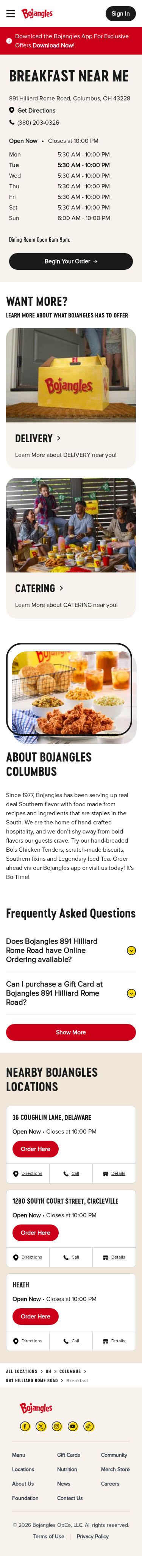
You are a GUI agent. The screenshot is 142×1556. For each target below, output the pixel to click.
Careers (110, 1484)
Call (75, 1173)
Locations (23, 1469)
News (63, 1484)
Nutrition (67, 1469)
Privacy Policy (93, 1536)
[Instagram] (57, 1426)
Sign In (121, 13)
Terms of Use (48, 1536)
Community (114, 1455)
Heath (20, 1285)
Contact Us (70, 1498)
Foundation (25, 1498)
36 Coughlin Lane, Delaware (51, 1117)
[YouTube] (73, 1426)
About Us (23, 1484)
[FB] (25, 1426)
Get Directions (36, 110)
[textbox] (75, 41)
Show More (71, 1032)
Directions (32, 1173)
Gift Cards (68, 1455)
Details (118, 1173)
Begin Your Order (67, 261)
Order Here (35, 1149)
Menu (18, 1455)
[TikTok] (89, 1426)
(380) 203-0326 (38, 123)
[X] (41, 1426)
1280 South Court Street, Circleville (65, 1201)
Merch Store (115, 1469)
